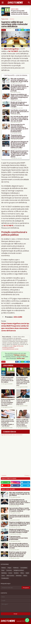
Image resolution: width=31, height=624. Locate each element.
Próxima (27, 475)
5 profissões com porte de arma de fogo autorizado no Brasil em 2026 (20, 111)
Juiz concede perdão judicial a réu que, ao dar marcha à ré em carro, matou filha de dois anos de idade (19, 119)
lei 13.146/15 (8, 225)
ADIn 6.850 (18, 317)
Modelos (16, 573)
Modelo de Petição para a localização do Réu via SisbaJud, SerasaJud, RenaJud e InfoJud (20, 104)
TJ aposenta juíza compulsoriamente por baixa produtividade (18, 137)
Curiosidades (23, 567)
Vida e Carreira (10, 575)
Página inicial (4, 19)
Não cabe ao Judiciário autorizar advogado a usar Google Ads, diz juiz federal (19, 80)
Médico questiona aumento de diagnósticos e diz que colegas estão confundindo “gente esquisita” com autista (19, 153)
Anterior (4, 475)
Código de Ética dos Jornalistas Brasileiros (12, 346)
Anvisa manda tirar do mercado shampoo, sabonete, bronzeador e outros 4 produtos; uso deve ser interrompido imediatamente (19, 128)
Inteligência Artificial (19, 570)
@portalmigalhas (11, 49)
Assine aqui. (21, 358)
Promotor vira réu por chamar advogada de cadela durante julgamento (23, 402)
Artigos (9, 567)
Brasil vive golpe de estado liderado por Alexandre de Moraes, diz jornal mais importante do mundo (17, 554)
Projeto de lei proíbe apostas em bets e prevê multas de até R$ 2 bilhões (7, 380)
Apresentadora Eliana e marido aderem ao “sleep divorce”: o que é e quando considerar (19, 509)
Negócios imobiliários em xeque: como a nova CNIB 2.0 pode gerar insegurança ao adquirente (20, 96)
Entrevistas (18, 575)
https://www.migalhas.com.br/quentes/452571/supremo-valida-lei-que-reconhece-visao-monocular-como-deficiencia (15, 327)
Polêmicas (15, 567)
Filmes (22, 573)
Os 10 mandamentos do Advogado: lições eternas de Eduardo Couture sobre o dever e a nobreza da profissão (19, 88)
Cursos (10, 573)
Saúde (27, 573)
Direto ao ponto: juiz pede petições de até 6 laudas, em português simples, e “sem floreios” (7, 423)
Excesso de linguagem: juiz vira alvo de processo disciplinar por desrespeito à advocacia (8, 402)
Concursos (9, 570)
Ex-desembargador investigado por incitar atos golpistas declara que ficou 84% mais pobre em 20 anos (22, 381)
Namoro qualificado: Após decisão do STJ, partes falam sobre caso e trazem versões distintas (22, 423)
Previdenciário (5, 578)
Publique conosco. (20, 355)
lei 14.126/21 (13, 51)
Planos (25, 575)
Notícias (12, 19)
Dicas (3, 570)
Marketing (4, 573)
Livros (3, 575)
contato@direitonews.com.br (10, 349)
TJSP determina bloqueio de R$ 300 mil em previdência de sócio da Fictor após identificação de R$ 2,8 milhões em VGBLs (19, 144)
